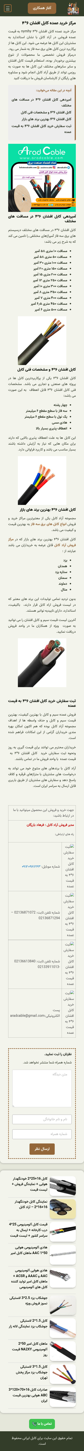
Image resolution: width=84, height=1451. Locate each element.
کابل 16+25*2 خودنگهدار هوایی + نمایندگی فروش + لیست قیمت (29, 1184)
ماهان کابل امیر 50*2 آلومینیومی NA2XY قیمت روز (29, 1349)
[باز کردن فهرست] (8, 8)
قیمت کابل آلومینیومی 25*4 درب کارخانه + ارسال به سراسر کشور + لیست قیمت (28, 1230)
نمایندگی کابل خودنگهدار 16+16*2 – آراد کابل (31, 1204)
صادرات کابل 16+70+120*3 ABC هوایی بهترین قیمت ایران (28, 1395)
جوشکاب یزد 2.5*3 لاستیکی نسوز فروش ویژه (28, 1301)
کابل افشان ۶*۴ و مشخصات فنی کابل (46, 112)
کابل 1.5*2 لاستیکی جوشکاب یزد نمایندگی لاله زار (28, 1323)
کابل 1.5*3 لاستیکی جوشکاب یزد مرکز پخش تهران (31, 1372)
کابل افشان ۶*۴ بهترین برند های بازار (46, 119)
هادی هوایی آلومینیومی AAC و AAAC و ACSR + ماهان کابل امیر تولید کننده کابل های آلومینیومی (29, 1279)
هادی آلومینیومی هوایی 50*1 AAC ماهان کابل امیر (29, 1250)
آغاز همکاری (42, 8)
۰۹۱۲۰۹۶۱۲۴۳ (31, 867)
